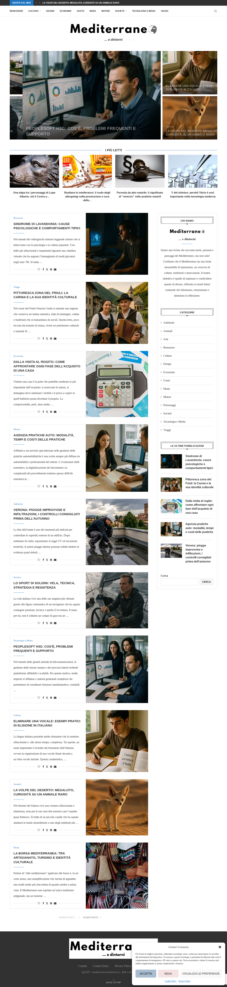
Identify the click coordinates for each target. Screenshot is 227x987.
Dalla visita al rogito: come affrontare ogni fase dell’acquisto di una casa (46, 366)
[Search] (215, 11)
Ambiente (168, 322)
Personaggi (169, 405)
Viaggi (164, 11)
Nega (168, 973)
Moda (93, 11)
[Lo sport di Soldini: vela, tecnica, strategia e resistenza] (117, 600)
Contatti (82, 965)
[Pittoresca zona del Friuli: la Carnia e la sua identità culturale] (117, 313)
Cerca (164, 575)
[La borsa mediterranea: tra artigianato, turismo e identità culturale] (117, 876)
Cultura (33, 11)
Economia (65, 11)
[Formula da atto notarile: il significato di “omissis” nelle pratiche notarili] (140, 171)
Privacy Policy (184, 981)
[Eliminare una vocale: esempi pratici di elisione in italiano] (183, 72)
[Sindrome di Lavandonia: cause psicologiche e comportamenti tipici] (117, 244)
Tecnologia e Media (144, 11)
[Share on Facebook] (43, 269)
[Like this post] (39, 269)
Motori (105, 11)
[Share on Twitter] (47, 269)
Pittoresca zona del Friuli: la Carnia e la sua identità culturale (200, 483)
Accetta (146, 973)
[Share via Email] (55, 269)
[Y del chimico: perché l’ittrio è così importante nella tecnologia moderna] (192, 171)
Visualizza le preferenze (201, 973)
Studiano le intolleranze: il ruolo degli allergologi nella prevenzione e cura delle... (87, 196)
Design (50, 11)
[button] (220, 947)
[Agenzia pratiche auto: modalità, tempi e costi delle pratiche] (117, 458)
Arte (165, 339)
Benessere (16, 11)
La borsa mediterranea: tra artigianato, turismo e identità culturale (86, 4)
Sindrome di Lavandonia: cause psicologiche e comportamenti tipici (199, 462)
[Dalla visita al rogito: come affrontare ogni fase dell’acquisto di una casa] (117, 384)
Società (119, 11)
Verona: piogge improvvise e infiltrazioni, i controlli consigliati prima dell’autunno (46, 514)
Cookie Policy (171, 981)
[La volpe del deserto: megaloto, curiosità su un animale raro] (183, 118)
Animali (167, 330)
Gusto (80, 11)
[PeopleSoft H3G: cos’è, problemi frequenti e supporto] (79, 95)
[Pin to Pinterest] (51, 269)
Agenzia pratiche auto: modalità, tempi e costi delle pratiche (200, 527)
